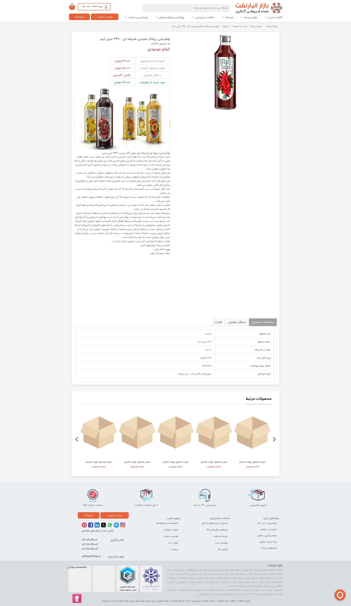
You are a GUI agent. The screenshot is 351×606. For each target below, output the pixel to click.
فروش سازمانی (104, 17)
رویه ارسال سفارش (268, 541)
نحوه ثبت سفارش (268, 529)
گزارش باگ (222, 549)
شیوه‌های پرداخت (269, 548)
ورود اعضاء (97, 6)
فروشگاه (79, 17)
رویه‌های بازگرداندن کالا (216, 529)
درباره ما (174, 549)
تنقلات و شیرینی (204, 17)
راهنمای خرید (221, 542)
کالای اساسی (275, 17)
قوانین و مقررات (170, 536)
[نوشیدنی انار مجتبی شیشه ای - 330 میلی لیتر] (226, 72)
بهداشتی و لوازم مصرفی (171, 17)
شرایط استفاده (220, 536)
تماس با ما (173, 542)
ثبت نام (86, 6)
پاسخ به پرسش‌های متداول (214, 523)
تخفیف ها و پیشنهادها (167, 523)
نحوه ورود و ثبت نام (267, 523)
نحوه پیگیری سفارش (267, 535)
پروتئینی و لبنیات (138, 17)
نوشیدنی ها (250, 17)
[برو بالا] (77, 598)
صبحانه (229, 17)
